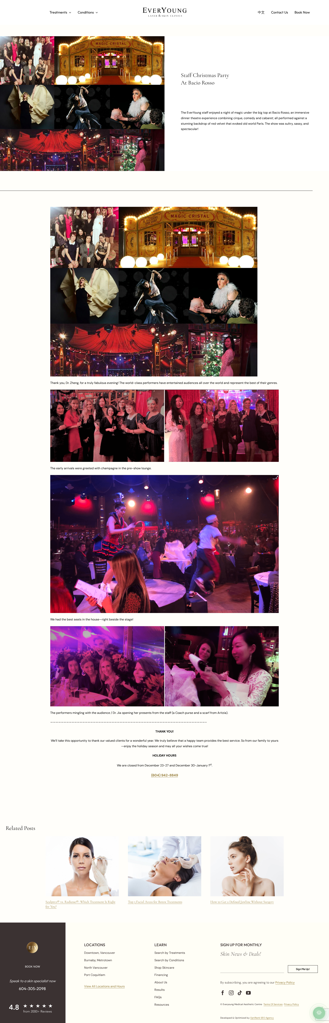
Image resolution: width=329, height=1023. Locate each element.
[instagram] (231, 992)
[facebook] (222, 992)
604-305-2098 (32, 988)
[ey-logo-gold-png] (32, 943)
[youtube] (248, 992)
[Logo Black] (164, 9)
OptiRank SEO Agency (262, 1017)
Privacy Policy (285, 982)
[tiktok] (239, 992)
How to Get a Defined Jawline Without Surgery (242, 902)
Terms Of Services (273, 1004)
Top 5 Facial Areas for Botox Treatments (155, 902)
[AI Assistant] (319, 1013)
